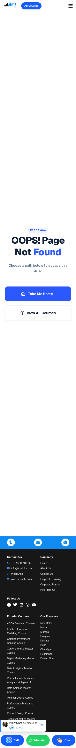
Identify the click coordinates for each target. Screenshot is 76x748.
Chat (68, 740)
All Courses (31, 5)
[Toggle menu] (70, 6)
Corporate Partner (50, 584)
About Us (45, 568)
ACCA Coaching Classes (21, 623)
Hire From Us (47, 589)
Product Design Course (20, 713)
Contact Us (46, 573)
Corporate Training (50, 579)
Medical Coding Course (20, 697)
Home (43, 563)
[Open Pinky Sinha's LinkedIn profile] (42, 724)
